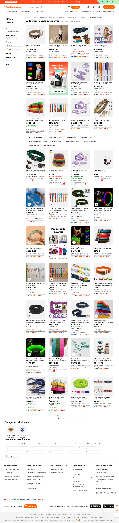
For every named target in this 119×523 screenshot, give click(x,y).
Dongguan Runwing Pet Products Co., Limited (35, 331)
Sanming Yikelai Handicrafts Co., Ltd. (35, 220)
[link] (116, 505)
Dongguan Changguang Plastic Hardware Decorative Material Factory (35, 131)
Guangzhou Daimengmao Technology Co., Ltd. (80, 92)
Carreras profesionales (10, 479)
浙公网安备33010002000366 (90, 520)
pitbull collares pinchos (55, 137)
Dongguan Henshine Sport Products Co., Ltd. (35, 55)
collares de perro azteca (39, 448)
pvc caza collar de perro (73, 443)
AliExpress (33, 514)
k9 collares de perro (49, 145)
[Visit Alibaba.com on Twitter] (104, 492)
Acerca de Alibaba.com (11, 465)
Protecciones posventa (33, 479)
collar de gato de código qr (28, 443)
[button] (69, 7)
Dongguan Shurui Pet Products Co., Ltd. (35, 255)
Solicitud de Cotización (56, 472)
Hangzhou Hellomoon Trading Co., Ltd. (80, 182)
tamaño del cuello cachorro (36, 137)
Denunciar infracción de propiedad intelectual (80, 485)
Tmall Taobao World (50, 514)
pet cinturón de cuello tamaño (93, 443)
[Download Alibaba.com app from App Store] (95, 506)
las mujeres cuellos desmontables (37, 452)
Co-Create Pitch (8, 472)
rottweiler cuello (56, 141)
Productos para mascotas (56, 17)
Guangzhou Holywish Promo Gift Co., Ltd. (35, 409)
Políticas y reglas (31, 488)
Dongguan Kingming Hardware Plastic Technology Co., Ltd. (58, 129)
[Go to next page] (84, 417)
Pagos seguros (31, 469)
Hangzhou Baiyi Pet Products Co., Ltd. (103, 127)
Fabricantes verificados (56, 469)
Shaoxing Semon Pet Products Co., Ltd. (103, 367)
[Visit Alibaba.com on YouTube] (112, 492)
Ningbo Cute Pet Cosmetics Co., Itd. (58, 331)
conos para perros (12, 456)
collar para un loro (71, 137)
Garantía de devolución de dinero (36, 472)
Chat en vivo (76, 474)
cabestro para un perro (72, 141)
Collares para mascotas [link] (95, 17)
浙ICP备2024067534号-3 (107, 520)
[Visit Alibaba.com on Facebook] (97, 492)
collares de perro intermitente (88, 448)
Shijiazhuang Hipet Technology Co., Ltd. (35, 178)
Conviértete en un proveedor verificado (104, 480)
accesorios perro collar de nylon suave (18, 448)
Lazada (60, 514)
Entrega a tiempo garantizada (35, 476)
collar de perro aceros (90, 141)
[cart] (94, 7)
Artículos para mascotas (40, 17)
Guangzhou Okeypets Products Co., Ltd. (103, 92)
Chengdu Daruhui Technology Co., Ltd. (103, 331)
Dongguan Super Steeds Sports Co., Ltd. (103, 255)
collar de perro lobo (34, 145)
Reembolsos (76, 481)
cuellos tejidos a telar (76, 452)
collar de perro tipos (86, 137)
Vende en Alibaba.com (102, 469)
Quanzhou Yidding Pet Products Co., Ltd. (58, 369)
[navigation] (14, 217)
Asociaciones (100, 485)
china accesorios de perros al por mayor (50, 443)
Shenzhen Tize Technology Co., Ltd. (35, 92)
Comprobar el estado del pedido (105, 476)
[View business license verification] (76, 520)
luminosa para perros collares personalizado (63, 448)
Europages (86, 514)
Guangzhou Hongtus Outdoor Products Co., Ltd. (80, 55)
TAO (74, 514)
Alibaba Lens (12, 506)
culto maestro (11, 443)
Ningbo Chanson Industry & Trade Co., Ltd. (103, 55)
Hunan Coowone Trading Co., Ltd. (58, 55)
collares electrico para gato (94, 452)
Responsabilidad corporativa (12, 476)
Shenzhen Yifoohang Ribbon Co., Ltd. (80, 127)
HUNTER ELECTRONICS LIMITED (103, 178)
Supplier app (61, 506)
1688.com (40, 514)
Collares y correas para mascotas (76, 17)
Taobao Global (67, 514)
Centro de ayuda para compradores (79, 469)
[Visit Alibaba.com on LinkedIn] (101, 492)
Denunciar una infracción (80, 490)
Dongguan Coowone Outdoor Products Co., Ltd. (80, 220)
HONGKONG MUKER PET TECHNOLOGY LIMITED (58, 182)
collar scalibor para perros (58, 452)
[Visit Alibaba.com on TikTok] (116, 492)
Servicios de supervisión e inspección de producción (34, 484)
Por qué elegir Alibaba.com (11, 469)
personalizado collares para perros (38, 141)
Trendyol (79, 514)
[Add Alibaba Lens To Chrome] (30, 506)
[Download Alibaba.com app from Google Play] (109, 506)
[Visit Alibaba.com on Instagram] (108, 492)
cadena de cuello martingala (15, 452)
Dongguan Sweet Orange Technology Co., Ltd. (58, 216)
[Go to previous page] (54, 417)
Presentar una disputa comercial (82, 478)
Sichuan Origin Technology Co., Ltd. (80, 367)
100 (81, 417)
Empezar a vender (101, 472)
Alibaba (28, 17)
